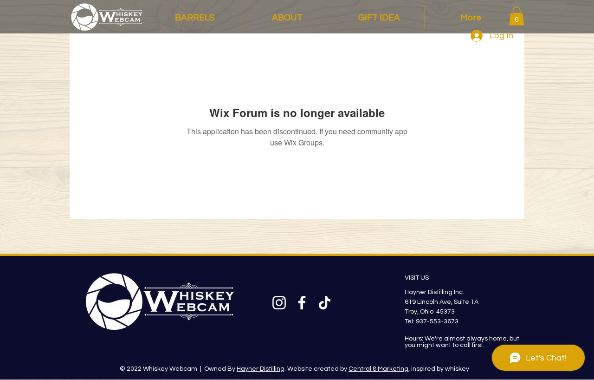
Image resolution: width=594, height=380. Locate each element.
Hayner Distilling (260, 369)
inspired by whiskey (439, 369)
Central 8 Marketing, (379, 369)
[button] (516, 16)
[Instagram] (279, 303)
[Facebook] (302, 303)
